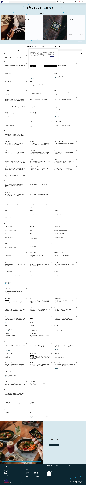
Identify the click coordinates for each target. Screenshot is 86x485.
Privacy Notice (32, 57)
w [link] (81, 78)
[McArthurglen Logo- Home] (2, 2)
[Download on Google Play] (49, 475)
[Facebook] (5, 475)
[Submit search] (9, 2)
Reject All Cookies (47, 66)
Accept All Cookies (53, 66)
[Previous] (79, 41)
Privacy (70, 481)
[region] (43, 59)
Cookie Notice (74, 481)
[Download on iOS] (49, 473)
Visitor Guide (80, 481)
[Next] (81, 41)
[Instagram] (7, 475)
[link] (6, 2)
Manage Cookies (79, 482)
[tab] (69, 50)
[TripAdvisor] (10, 475)
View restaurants (54, 444)
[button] (41, 17)
